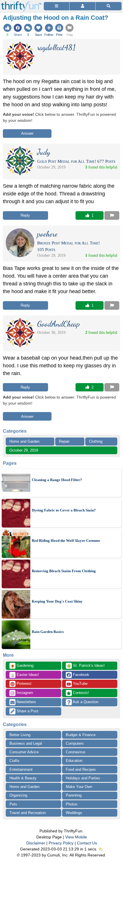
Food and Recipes (81, 769)
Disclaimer (35, 843)
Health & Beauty (23, 778)
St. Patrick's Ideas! (86, 665)
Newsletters (25, 702)
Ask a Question (85, 702)
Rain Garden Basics (48, 632)
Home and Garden (24, 441)
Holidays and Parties (83, 778)
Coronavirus (76, 752)
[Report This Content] (111, 215)
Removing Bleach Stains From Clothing (64, 571)
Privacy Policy (61, 843)
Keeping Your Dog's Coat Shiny (57, 601)
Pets (13, 804)
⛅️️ (100, 849)
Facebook (80, 674)
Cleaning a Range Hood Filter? (57, 480)
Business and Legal (25, 743)
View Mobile (76, 837)
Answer (27, 133)
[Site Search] (109, 6)
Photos (72, 804)
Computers (75, 743)
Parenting (74, 795)
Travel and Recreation (27, 813)
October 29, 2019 (23, 450)
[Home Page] (21, 3)
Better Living (19, 735)
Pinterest (23, 683)
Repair (64, 441)
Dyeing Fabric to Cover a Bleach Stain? (64, 510)
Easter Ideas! (24, 675)
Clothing (95, 441)
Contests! (80, 693)
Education (74, 760)
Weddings (74, 813)
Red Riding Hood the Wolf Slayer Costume (66, 540)
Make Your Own (79, 787)
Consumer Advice (24, 752)
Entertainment (21, 769)
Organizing (18, 795)
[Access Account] (82, 6)
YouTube (80, 683)
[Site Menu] (56, 6)
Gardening (21, 665)
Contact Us (87, 843)
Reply (25, 215)
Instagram (24, 693)
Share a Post (26, 711)
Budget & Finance (81, 735)
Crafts (14, 760)
